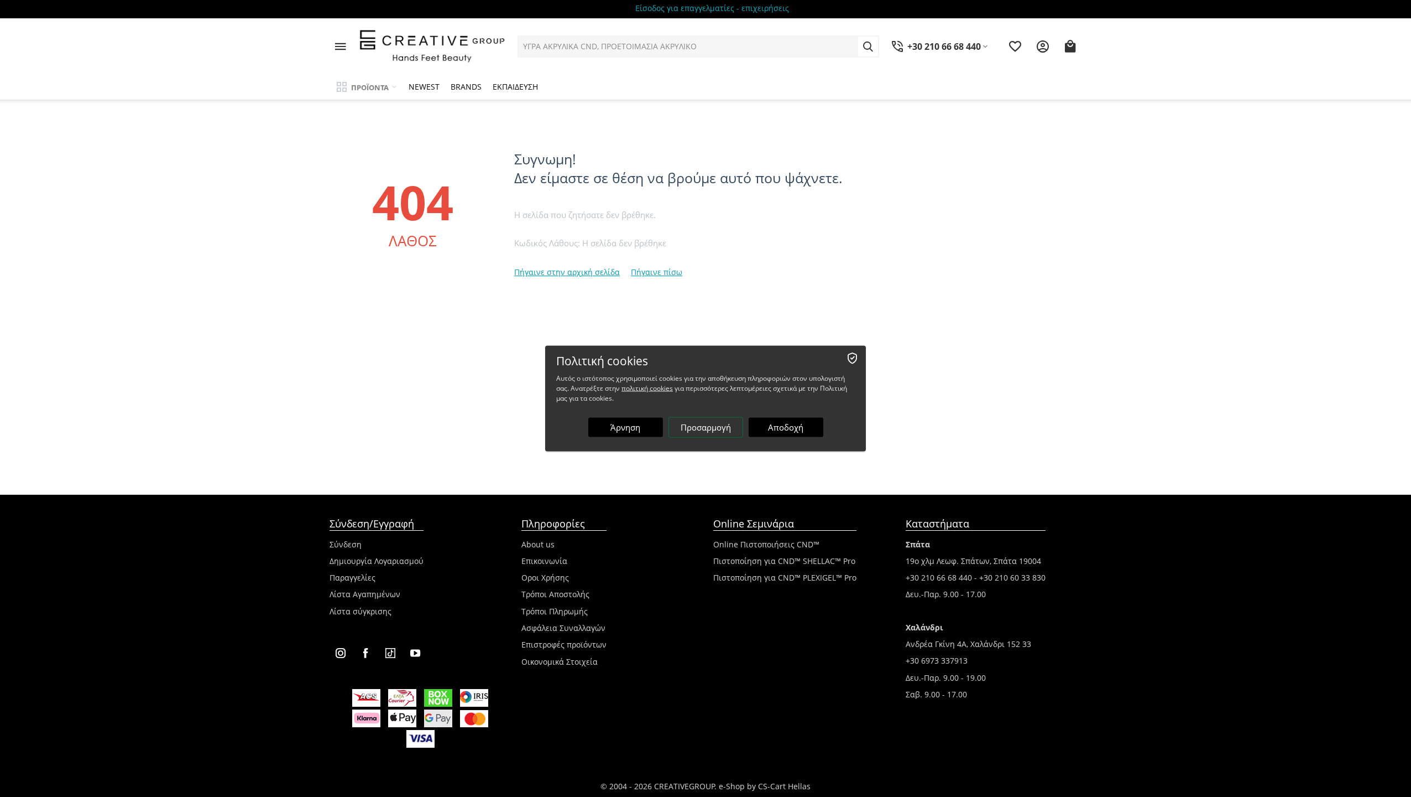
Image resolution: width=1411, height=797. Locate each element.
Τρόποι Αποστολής (555, 594)
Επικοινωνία (544, 561)
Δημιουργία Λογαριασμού (377, 561)
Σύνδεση (346, 544)
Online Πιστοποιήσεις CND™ (766, 544)
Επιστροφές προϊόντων (564, 644)
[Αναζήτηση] (868, 46)
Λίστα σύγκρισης (360, 611)
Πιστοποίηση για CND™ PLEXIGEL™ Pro (784, 577)
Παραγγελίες (352, 577)
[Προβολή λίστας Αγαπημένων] (1015, 46)
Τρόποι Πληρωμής (554, 611)
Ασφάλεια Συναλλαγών (563, 628)
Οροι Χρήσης (545, 577)
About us (538, 544)
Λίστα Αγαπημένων (365, 594)
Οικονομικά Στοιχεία (559, 661)
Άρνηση (625, 427)
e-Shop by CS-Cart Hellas (765, 786)
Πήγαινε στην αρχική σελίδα (567, 272)
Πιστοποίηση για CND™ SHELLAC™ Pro (784, 561)
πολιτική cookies (647, 388)
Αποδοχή (785, 427)
